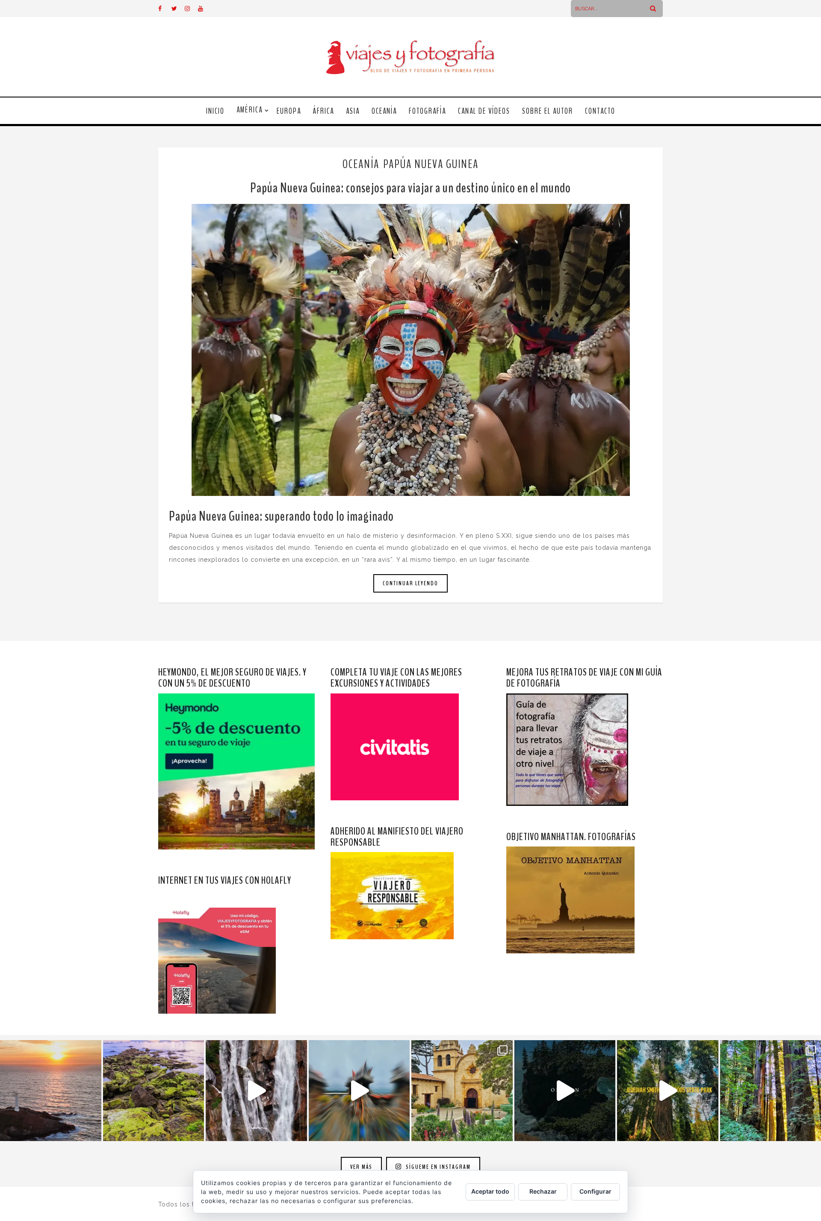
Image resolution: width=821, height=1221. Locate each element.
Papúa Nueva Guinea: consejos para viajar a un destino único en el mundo (410, 188)
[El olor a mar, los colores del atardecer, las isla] (153, 1090)
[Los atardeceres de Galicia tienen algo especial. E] (50, 1090)
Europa (289, 111)
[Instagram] (191, 8)
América (249, 109)
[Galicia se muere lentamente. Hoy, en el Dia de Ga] (256, 1090)
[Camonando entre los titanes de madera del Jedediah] (667, 1090)
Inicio (215, 111)
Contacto (600, 111)
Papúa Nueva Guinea (430, 164)
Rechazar (543, 1191)
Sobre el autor (547, 111)
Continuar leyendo (410, 583)
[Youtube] (204, 8)
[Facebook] (164, 8)
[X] (177, 8)
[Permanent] (410, 350)
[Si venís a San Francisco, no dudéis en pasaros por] (359, 1090)
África (323, 111)
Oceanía (384, 111)
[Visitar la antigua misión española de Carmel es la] (462, 1090)
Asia (353, 111)
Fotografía (427, 111)
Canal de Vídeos (484, 111)
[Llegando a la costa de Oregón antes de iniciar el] (565, 1090)
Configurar (595, 1191)
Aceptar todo (490, 1191)
